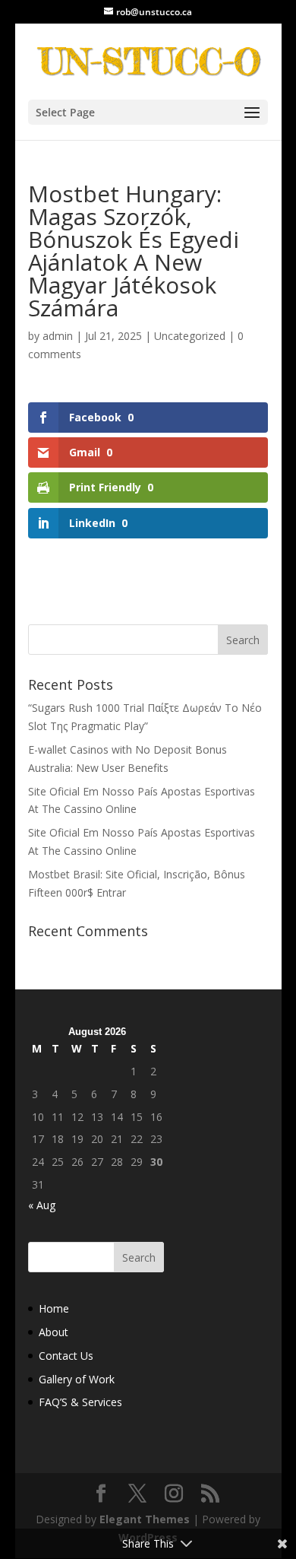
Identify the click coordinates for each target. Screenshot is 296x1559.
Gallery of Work (77, 1379)
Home (54, 1308)
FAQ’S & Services (80, 1402)
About (53, 1332)
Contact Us (66, 1355)
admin (58, 336)
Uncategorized (189, 336)
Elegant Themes (144, 1519)
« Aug (41, 1205)
